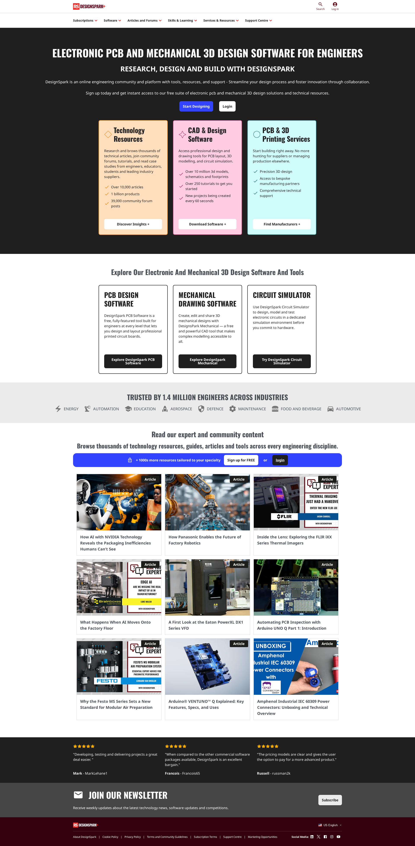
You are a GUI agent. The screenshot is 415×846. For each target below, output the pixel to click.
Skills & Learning (180, 20)
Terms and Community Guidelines (167, 837)
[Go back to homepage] (90, 6)
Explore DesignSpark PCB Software (133, 361)
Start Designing (196, 106)
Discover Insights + (133, 224)
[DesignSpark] (86, 825)
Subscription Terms (205, 837)
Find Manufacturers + (282, 224)
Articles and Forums (143, 20)
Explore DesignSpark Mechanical (207, 361)
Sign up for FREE (241, 460)
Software (110, 20)
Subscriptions (83, 20)
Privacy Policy (132, 837)
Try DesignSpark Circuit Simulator (282, 361)
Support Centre (256, 20)
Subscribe (330, 800)
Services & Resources (219, 20)
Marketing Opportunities (262, 837)
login (280, 460)
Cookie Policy (110, 837)
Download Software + (207, 224)
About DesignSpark (84, 837)
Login (227, 106)
